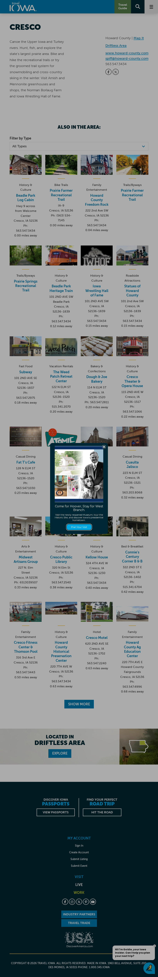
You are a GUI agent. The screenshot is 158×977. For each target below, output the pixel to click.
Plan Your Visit (79, 527)
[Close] (104, 447)
